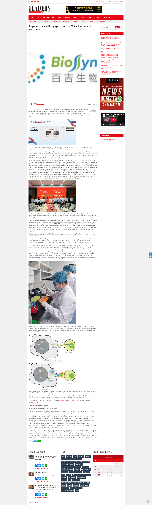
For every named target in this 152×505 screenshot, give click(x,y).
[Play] (103, 125)
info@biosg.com (33, 402)
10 (95, 469)
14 (111, 469)
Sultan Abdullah (65, 487)
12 (102, 469)
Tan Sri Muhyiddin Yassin (76, 487)
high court (77, 469)
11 (99, 469)
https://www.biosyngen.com (69, 400)
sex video (70, 485)
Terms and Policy (113, 1)
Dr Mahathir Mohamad (75, 467)
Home (32, 17)
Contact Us (99, 1)
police (77, 480)
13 (107, 469)
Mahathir (69, 474)
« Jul (94, 481)
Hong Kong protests (85, 469)
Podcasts (92, 21)
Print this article (91, 103)
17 (95, 473)
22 (116, 473)
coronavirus (81, 456)
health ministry (69, 469)
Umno (77, 490)
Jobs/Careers (56, 21)
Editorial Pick (109, 17)
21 (111, 473)
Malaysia (46, 17)
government (85, 467)
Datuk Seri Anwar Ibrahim (67, 461)
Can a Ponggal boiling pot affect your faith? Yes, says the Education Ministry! (47, 457)
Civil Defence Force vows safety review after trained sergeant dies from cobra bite (111, 67)
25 (99, 476)
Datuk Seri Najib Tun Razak (67, 464)
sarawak (63, 485)
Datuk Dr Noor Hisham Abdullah (74, 459)
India (71, 472)
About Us (105, 1)
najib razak (64, 477)
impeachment (65, 472)
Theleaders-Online (39, 104)
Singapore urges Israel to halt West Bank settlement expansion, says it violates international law (110, 38)
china (75, 456)
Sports (75, 17)
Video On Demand (35, 21)
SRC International (84, 485)
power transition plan (66, 482)
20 (107, 473)
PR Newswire (101, 21)
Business (67, 17)
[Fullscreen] (123, 125)
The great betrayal (41, 473)
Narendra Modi (72, 477)
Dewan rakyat (79, 464)
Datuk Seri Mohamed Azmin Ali (82, 461)
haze (63, 469)
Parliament (64, 480)
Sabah (87, 482)
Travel (90, 17)
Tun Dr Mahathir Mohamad (68, 490)
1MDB (63, 456)
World (59, 17)
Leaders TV (46, 21)
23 (121, 473)
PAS (69, 480)
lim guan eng (86, 472)
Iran (75, 472)
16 (121, 469)
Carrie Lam (69, 456)
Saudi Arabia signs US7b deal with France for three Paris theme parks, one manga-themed (110, 61)
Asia (53, 17)
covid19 (63, 459)
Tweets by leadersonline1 (108, 139)
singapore (76, 485)
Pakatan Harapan (81, 477)
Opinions (75, 21)
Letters (122, 1)
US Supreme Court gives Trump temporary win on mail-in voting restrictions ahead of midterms (109, 55)
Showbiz (84, 21)
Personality (66, 21)
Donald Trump (65, 467)
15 (116, 469)
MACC (63, 474)
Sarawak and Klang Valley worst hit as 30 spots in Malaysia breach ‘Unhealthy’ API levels (111, 72)
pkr (73, 480)
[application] (113, 119)
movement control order (84, 474)
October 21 (47, 468)
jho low (79, 472)
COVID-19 (88, 456)
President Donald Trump (78, 482)
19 (102, 473)
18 (99, 473)
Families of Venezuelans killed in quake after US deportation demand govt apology (110, 50)
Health (83, 17)
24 (95, 476)
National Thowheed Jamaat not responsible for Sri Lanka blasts (45, 486)
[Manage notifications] (148, 501)
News (38, 17)
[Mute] (120, 125)
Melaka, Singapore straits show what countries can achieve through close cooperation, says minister (111, 44)
